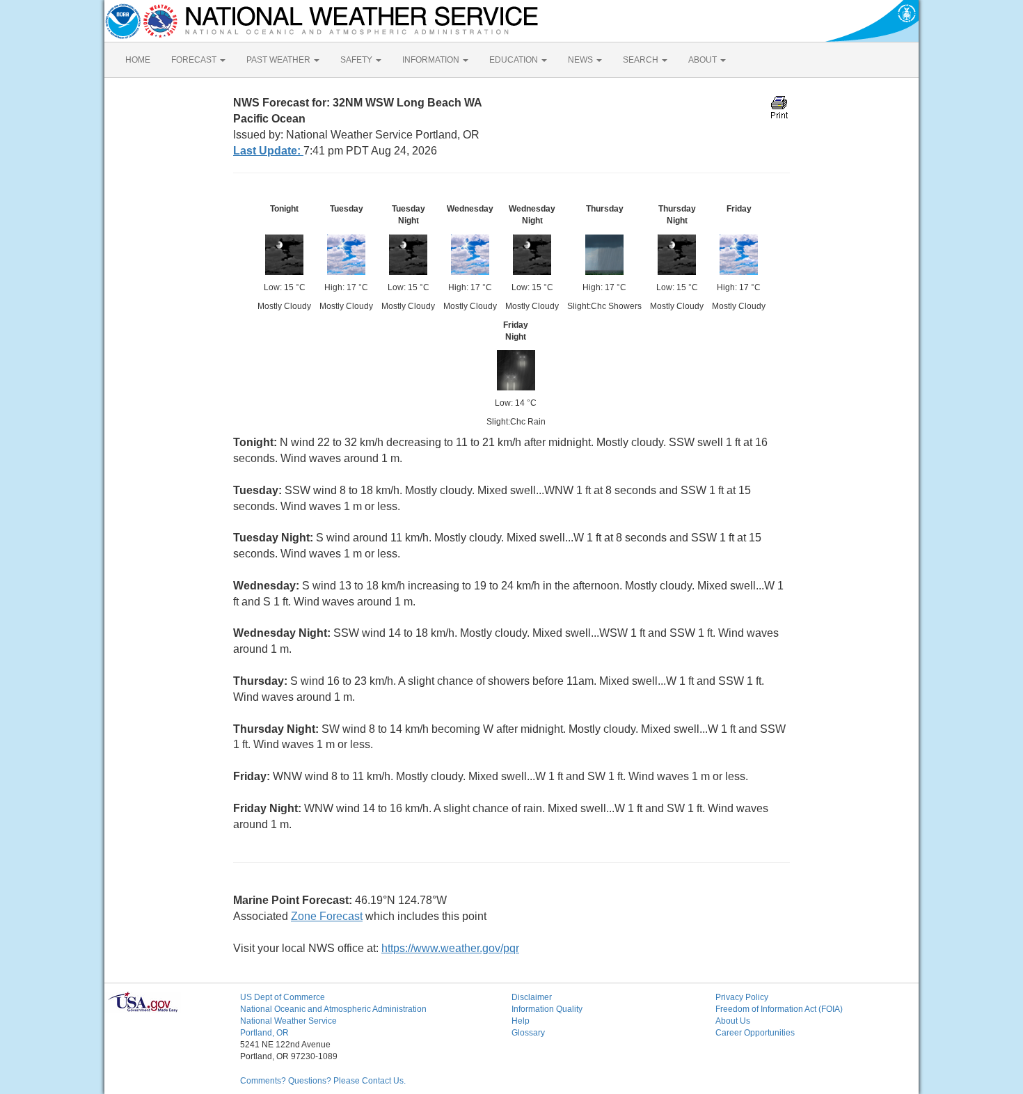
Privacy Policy (741, 997)
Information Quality (547, 1009)
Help (521, 1021)
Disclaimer (532, 997)
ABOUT (703, 60)
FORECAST (195, 60)
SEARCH (641, 60)
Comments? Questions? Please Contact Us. (323, 1081)
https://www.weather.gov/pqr (450, 948)
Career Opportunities (755, 1033)
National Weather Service (288, 1021)
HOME (137, 60)
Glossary (528, 1033)
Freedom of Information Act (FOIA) (779, 1009)
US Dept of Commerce (282, 997)
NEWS (581, 60)
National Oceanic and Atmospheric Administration (333, 1009)
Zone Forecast (327, 916)
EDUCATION (514, 60)
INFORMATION (431, 60)
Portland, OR (264, 1033)
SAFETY (357, 60)
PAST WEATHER (279, 60)
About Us (732, 1021)
